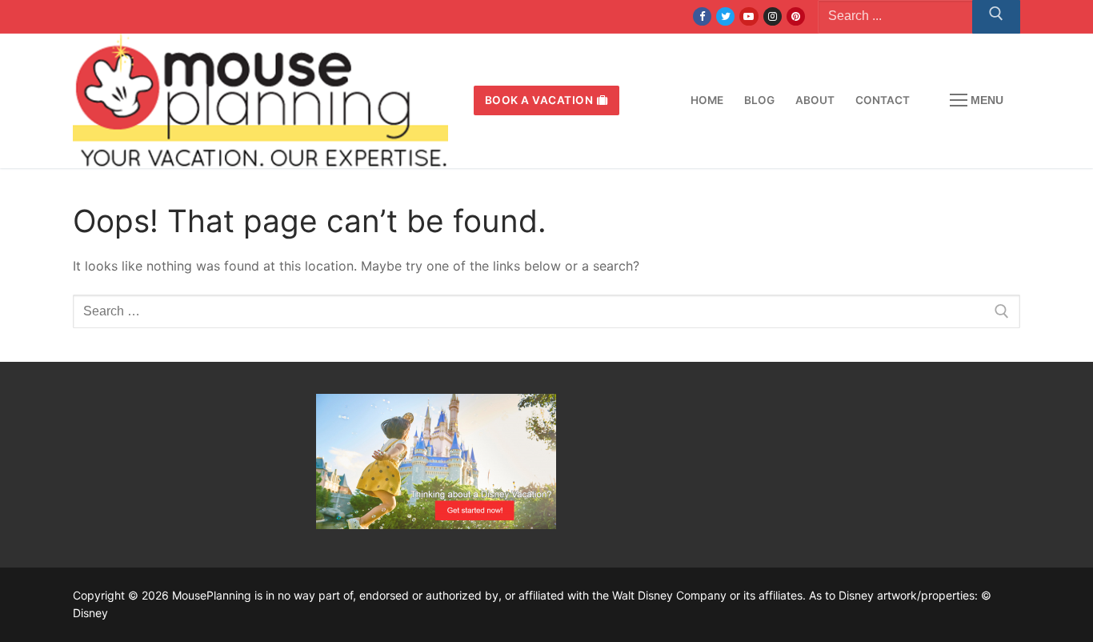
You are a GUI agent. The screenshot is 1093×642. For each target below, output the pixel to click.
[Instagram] (772, 16)
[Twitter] (725, 16)
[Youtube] (748, 16)
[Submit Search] (996, 17)
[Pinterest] (796, 16)
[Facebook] (702, 16)
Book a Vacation (539, 100)
